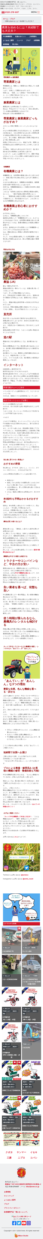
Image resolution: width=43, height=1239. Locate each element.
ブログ (12, 19)
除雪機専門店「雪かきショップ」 (16, 1212)
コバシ (33, 1157)
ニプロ (21, 1157)
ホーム (5, 19)
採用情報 (6, 44)
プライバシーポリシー (12, 1208)
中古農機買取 (7, 36)
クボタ (9, 1152)
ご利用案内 (32, 36)
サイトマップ (9, 1196)
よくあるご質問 (8, 40)
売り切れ (15, 44)
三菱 (9, 1157)
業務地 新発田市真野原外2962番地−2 (23, 1184)
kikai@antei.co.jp (32, 1186)
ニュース (20, 40)
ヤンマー (21, 1152)
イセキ (33, 1152)
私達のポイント (20, 36)
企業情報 (37, 40)
